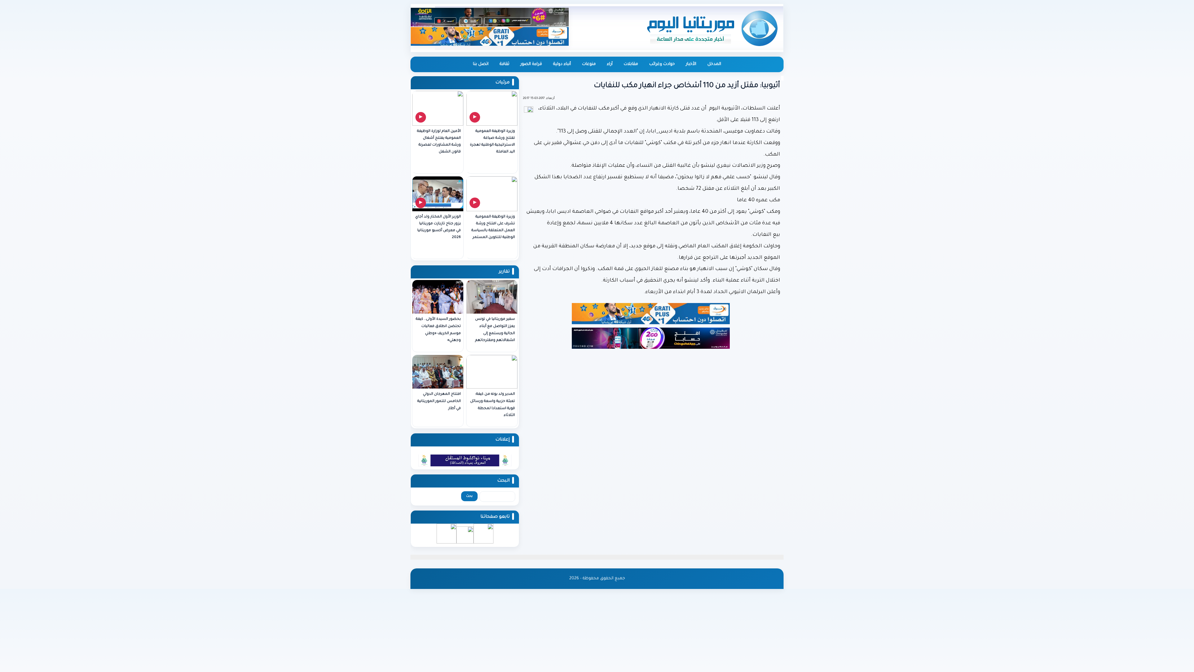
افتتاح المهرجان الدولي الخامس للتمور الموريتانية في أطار (439, 401)
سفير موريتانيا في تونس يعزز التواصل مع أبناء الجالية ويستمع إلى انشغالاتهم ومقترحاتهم (495, 330)
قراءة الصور (531, 64)
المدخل (714, 64)
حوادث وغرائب (662, 64)
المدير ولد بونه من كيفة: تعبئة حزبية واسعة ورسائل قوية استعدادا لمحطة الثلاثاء (492, 405)
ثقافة (504, 64)
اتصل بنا (480, 64)
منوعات (589, 64)
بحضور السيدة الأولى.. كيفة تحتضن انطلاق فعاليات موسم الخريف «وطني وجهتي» (438, 330)
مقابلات (631, 64)
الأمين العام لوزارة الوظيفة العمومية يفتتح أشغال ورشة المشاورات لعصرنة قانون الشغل (439, 141)
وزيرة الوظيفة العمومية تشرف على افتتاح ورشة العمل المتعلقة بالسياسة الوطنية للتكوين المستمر (493, 227)
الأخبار (691, 64)
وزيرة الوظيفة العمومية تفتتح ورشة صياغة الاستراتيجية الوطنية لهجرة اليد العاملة (492, 141)
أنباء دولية (562, 64)
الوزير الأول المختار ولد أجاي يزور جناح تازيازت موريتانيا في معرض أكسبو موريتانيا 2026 (438, 227)
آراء (610, 64)
